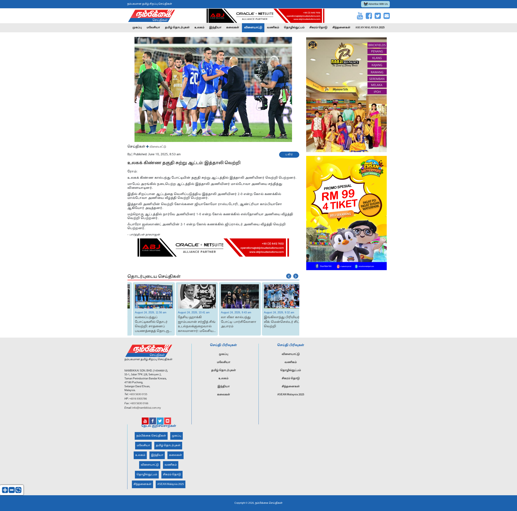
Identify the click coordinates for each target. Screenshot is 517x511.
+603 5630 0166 (139, 403)
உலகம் (199, 27)
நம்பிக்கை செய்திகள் (151, 436)
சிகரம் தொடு (318, 27)
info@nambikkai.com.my (146, 408)
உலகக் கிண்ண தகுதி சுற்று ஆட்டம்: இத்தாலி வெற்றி (184, 163)
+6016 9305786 (138, 399)
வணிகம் (273, 27)
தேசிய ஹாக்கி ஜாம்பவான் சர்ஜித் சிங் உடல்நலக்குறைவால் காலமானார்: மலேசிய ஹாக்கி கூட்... (192, 325)
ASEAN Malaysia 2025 (370, 27)
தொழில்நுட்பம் (294, 27)
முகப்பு (137, 27)
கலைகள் (232, 27)
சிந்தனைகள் (341, 27)
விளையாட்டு (253, 27)
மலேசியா (153, 27)
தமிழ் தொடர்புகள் (177, 27)
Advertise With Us (378, 4)
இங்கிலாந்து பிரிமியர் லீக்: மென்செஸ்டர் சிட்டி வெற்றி (278, 322)
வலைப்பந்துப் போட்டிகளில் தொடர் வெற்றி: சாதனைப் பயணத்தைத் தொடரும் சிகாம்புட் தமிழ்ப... (148, 325)
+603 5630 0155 (137, 394)
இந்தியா (215, 27)
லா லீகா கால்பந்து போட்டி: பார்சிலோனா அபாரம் (233, 322)
